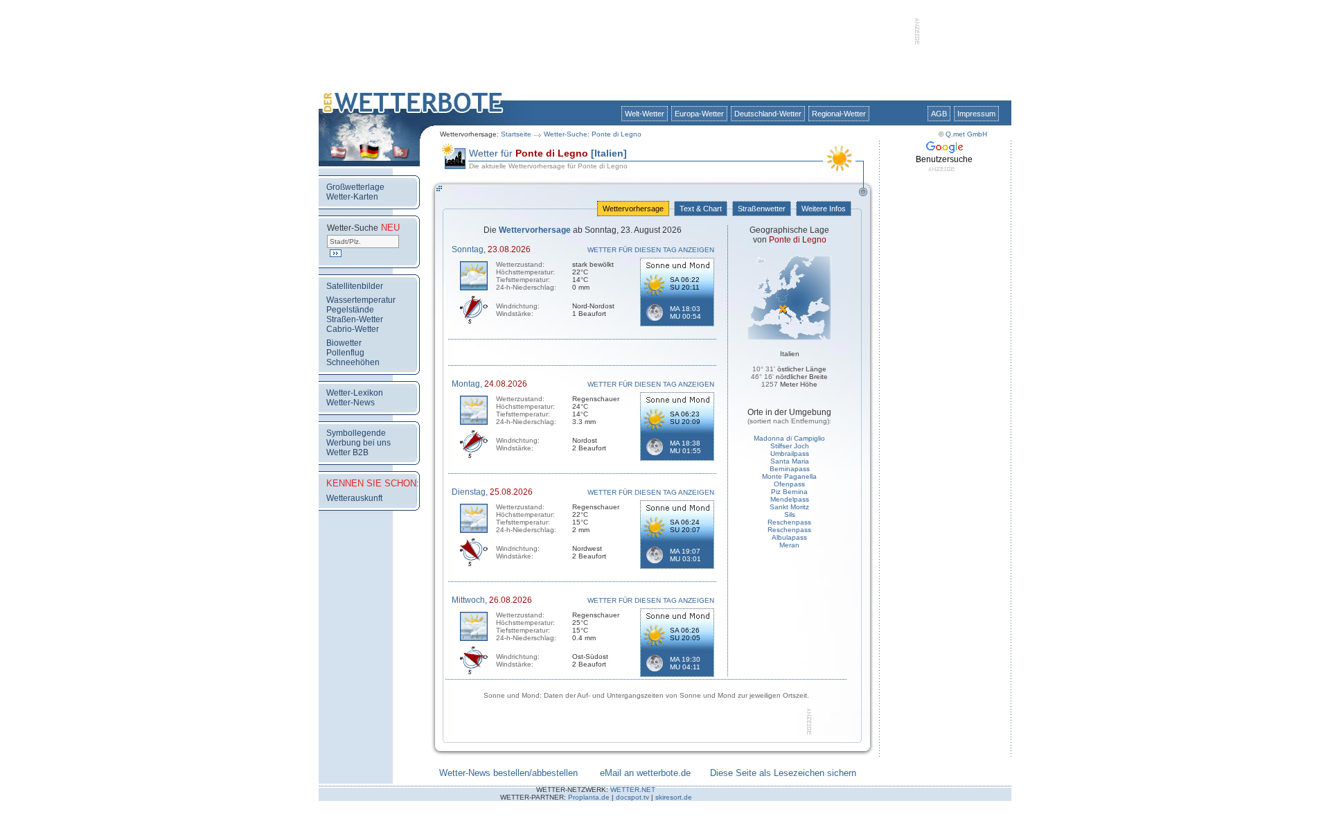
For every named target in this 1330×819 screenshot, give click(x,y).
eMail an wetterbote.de (645, 773)
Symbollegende (356, 433)
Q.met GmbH (966, 134)
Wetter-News (350, 402)
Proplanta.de (589, 797)
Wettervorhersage (633, 208)
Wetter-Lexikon (354, 393)
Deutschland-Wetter (767, 113)
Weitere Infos (823, 208)
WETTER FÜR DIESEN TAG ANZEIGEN (650, 250)
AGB (939, 113)
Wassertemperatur (361, 300)
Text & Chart (700, 208)
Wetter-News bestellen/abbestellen (508, 773)
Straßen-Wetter (354, 319)
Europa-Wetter (699, 113)
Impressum (976, 113)
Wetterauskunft (354, 498)
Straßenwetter (762, 208)
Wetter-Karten (352, 197)
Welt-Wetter (644, 113)
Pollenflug (345, 353)
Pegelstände (350, 310)
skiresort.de (673, 797)
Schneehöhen (353, 362)
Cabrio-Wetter (352, 329)
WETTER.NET (632, 789)
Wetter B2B (347, 452)
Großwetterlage (355, 187)
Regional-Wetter (839, 113)
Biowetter (344, 343)
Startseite (516, 134)
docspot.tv (632, 797)
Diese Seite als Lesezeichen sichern (783, 773)
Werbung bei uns (358, 443)
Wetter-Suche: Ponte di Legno (592, 134)
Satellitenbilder (354, 286)
